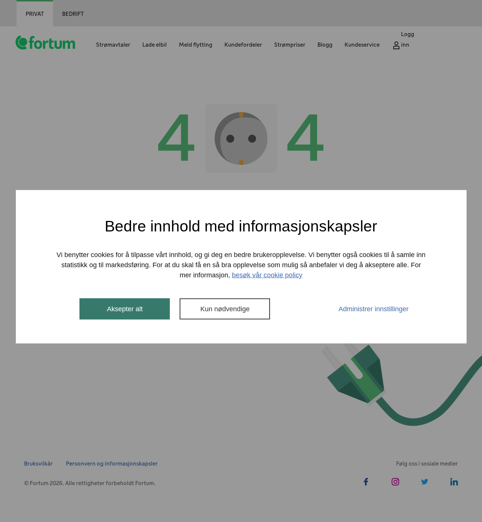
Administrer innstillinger (374, 308)
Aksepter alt (125, 308)
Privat (35, 13)
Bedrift (73, 13)
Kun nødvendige (225, 308)
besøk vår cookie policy (267, 275)
